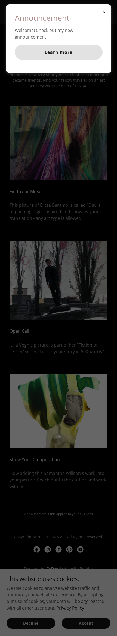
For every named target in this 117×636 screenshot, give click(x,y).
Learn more (58, 52)
